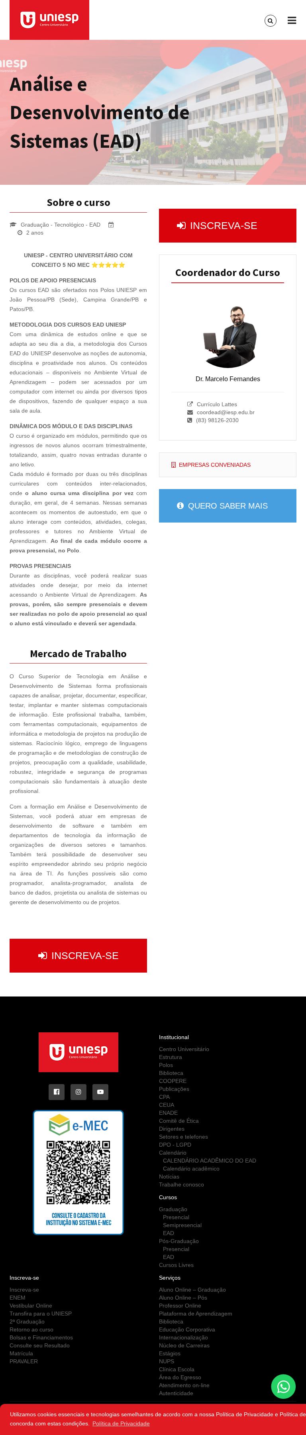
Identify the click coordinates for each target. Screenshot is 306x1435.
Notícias (169, 1176)
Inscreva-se (84, 955)
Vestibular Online (31, 1305)
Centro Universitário (184, 1049)
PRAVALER (24, 1361)
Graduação (173, 1209)
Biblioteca (171, 1073)
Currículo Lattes (217, 404)
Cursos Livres (176, 1265)
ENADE (168, 1113)
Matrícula (21, 1353)
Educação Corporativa (187, 1329)
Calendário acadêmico (191, 1168)
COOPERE (172, 1081)
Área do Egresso (180, 1377)
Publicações (174, 1089)
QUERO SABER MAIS (227, 505)
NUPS (166, 1361)
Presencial (176, 1217)
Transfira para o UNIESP (41, 1313)
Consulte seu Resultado (40, 1345)
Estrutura (170, 1057)
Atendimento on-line (184, 1385)
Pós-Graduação (179, 1241)
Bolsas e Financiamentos (41, 1337)
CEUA (166, 1105)
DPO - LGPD (175, 1144)
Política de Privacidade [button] (121, 1423)
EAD (168, 1233)
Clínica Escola (176, 1369)
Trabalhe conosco (181, 1184)
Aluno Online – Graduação (192, 1289)
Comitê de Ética (179, 1121)
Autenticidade (176, 1393)
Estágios (169, 1353)
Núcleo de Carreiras (184, 1345)
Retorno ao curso (31, 1329)
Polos (166, 1065)
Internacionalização (183, 1337)
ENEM (18, 1297)
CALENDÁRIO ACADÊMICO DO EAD (209, 1160)
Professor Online (180, 1305)
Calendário (172, 1152)
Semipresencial (182, 1225)
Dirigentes (171, 1129)
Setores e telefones (183, 1137)
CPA (164, 1097)
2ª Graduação (27, 1321)
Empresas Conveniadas (215, 465)
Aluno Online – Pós (183, 1297)
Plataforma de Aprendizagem (195, 1313)
